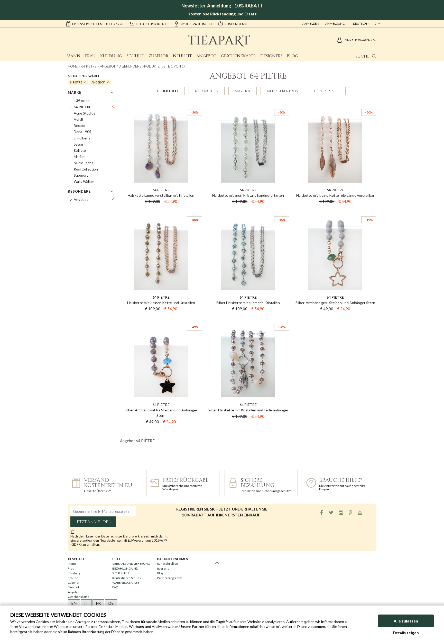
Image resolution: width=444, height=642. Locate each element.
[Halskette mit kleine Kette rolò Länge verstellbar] (335, 104)
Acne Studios (84, 113)
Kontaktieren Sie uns (126, 578)
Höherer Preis (326, 91)
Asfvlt (79, 119)
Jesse (78, 144)
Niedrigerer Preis (282, 91)
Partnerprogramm (169, 578)
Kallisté (80, 150)
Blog (292, 56)
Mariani (79, 156)
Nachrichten (206, 91)
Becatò (79, 125)
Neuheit (182, 56)
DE (111, 603)
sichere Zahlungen (196, 24)
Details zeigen (406, 632)
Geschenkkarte (238, 56)
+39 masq (81, 100)
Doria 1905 (82, 131)
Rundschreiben (167, 563)
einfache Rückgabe (152, 24)
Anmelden (310, 23)
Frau (90, 56)
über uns (163, 568)
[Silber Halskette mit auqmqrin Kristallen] (248, 211)
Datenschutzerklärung (118, 536)
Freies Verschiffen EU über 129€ (97, 24)
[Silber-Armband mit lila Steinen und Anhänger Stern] (161, 319)
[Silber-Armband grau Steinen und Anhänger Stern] (335, 211)
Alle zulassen (406, 620)
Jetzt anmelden (93, 521)
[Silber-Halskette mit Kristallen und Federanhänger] (248, 319)
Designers (271, 56)
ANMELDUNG (335, 23)
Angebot (206, 56)
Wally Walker (84, 181)
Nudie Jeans (83, 162)
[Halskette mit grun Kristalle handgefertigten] (248, 104)
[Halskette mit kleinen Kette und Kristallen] (161, 211)
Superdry (81, 175)
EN (74, 603)
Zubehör (158, 56)
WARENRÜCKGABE (126, 582)
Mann (73, 56)
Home (73, 66)
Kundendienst (236, 24)
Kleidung (111, 56)
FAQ (115, 587)
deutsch (360, 23)
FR (98, 603)
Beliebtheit (167, 91)
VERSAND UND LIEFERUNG (131, 563)
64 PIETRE (89, 66)
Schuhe (135, 56)
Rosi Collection (86, 169)
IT (86, 603)
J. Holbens (82, 138)
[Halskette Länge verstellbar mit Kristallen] (161, 104)
